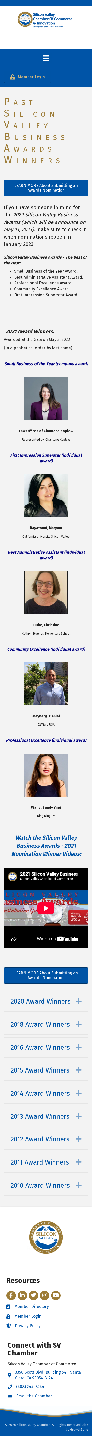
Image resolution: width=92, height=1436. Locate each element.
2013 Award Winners (40, 1116)
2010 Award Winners (40, 1185)
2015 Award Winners (40, 1070)
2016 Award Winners (40, 1047)
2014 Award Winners (40, 1093)
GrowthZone (79, 1429)
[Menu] (46, 58)
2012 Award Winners (40, 1139)
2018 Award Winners (40, 1024)
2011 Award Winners (39, 1162)
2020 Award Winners (40, 1001)
